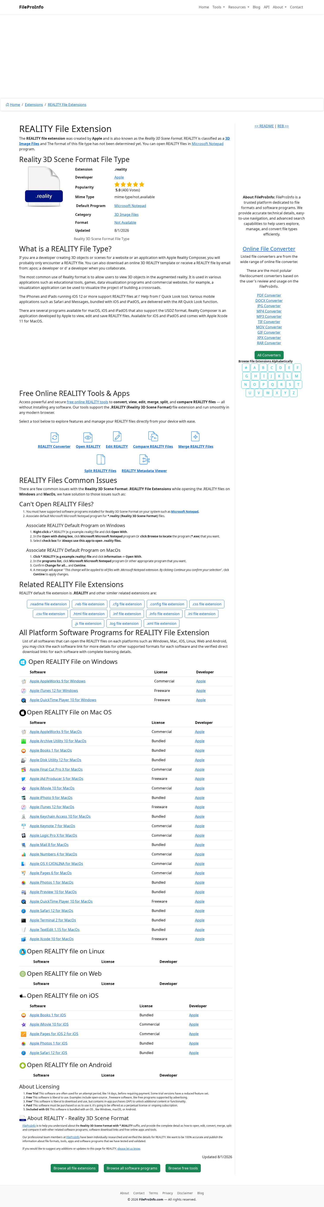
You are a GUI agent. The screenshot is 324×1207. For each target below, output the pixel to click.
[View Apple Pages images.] (23, 872)
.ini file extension (202, 613)
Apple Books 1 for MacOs (51, 750)
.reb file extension (89, 604)
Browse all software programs (132, 1168)
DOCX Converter (269, 300)
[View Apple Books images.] (23, 750)
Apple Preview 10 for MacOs (53, 891)
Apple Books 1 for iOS (48, 1015)
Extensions (34, 104)
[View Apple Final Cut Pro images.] (23, 769)
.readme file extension (48, 604)
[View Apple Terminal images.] (23, 920)
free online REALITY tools (87, 401)
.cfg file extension (127, 604)
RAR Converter (269, 343)
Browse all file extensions (75, 1168)
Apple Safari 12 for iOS (48, 1052)
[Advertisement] (162, 66)
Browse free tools (183, 1168)
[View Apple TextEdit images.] (23, 929)
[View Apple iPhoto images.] (23, 797)
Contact (296, 7)
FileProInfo (31, 7)
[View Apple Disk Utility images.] (23, 759)
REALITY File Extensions (67, 104)
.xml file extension (162, 623)
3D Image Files (126, 214)
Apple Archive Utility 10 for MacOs (58, 740)
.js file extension (88, 623)
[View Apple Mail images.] (23, 844)
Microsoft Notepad (207, 143)
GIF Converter (269, 332)
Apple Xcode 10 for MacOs (52, 938)
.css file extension (207, 604)
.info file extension (164, 613)
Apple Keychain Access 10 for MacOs (60, 816)
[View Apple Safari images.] (23, 910)
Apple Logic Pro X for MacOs (53, 835)
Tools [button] (217, 7)
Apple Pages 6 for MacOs (51, 872)
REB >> (283, 126)
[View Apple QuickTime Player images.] (23, 699)
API (266, 7)
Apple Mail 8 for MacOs (49, 844)
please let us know (128, 1149)
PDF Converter (269, 295)
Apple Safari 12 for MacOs (51, 910)
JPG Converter (269, 305)
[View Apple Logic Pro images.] (23, 835)
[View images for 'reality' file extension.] (44, 186)
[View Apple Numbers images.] (23, 854)
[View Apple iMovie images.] (23, 788)
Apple (119, 177)
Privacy (167, 1193)
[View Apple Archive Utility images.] (23, 740)
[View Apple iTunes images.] (23, 690)
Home (204, 7)
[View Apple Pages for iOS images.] (23, 1033)
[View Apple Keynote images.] (23, 825)
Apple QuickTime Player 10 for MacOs (61, 901)
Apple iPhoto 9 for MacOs (51, 797)
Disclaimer (185, 1193)
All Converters (269, 355)
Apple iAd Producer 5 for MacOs (56, 778)
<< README (264, 126)
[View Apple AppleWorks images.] (23, 681)
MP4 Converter (269, 311)
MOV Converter (269, 327)
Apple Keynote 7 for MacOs (52, 825)
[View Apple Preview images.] (23, 891)
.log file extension (124, 623)
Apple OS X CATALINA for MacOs (56, 863)
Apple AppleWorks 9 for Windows (58, 681)
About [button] (278, 7)
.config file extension (167, 604)
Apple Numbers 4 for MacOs (53, 854)
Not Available (125, 222)
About (124, 1193)
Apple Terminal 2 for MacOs (53, 920)
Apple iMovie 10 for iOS (49, 1024)
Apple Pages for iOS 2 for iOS (54, 1033)
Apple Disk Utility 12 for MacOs (55, 759)
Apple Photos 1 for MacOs (51, 882)
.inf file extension (127, 613)
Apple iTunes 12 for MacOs (52, 806)
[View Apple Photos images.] (23, 882)
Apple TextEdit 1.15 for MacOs (55, 929)
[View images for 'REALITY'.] (23, 1118)
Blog (256, 7)
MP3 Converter (269, 316)
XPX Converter (269, 337)
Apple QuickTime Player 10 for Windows (63, 699)
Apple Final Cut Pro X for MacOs (56, 769)
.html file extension (89, 613)
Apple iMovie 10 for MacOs (52, 788)
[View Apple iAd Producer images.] (23, 778)
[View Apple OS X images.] (23, 863)
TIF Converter (269, 321)
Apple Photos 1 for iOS (48, 1043)
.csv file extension (50, 613)
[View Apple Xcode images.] (23, 938)
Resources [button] (237, 7)
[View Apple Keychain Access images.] (23, 816)
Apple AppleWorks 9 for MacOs (56, 731)
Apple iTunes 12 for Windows (54, 690)
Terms (153, 1193)
